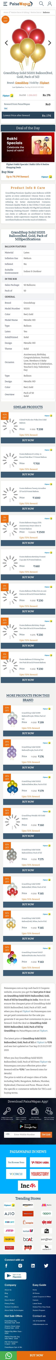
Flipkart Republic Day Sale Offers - (12, 1337)
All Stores (36, 1293)
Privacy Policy (9, 1303)
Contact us (39, 1316)
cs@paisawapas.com (40, 1324)
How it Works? (10, 1300)
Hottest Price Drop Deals (41, 1307)
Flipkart (44, 82)
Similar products (28, 407)
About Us (8, 1290)
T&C (6, 108)
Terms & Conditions (12, 1307)
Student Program (39, 1310)
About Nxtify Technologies (14, 1310)
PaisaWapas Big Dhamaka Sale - (12, 1322)
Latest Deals (37, 1303)
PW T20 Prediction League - (11, 1343)
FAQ (6, 1296)
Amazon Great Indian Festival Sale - (12, 1327)
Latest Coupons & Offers (42, 1296)
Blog (6, 1293)
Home (35, 1290)
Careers (35, 1300)
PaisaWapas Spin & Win (13, 1347)
